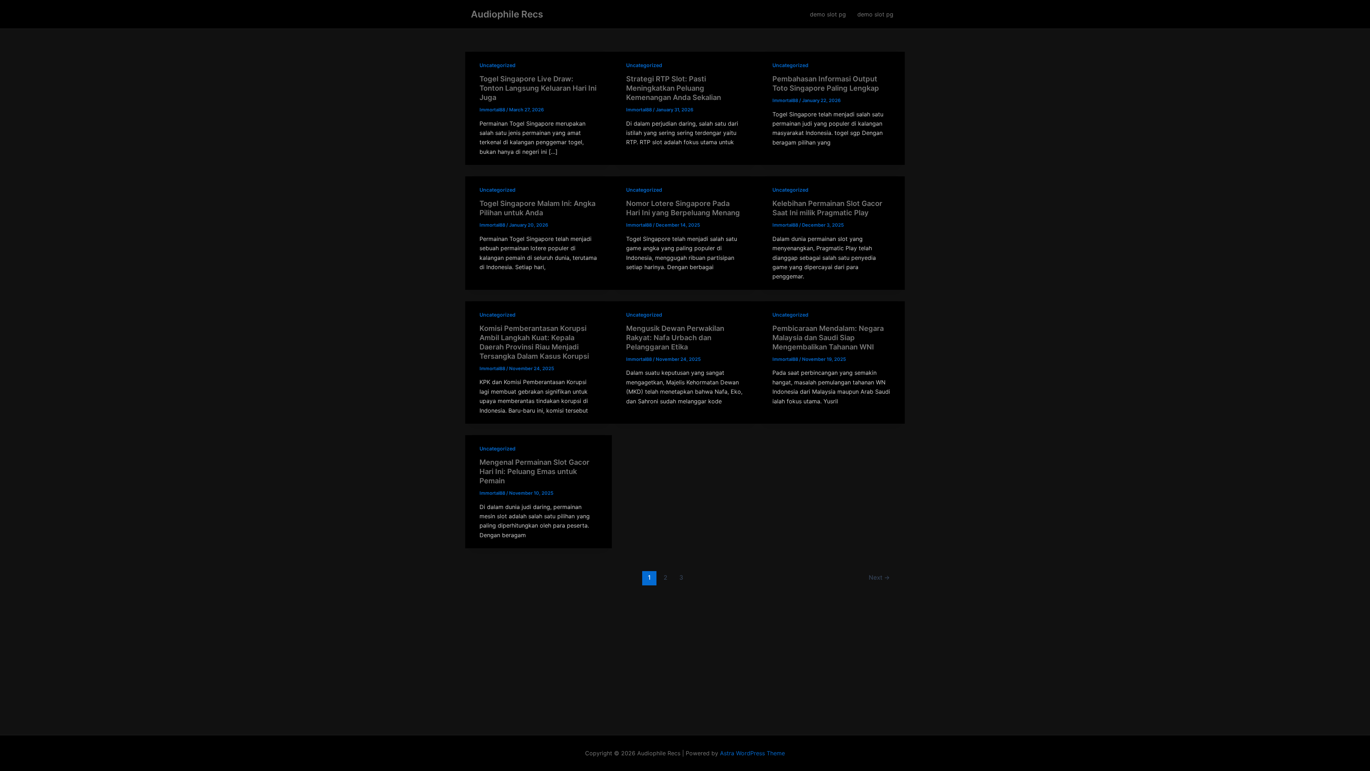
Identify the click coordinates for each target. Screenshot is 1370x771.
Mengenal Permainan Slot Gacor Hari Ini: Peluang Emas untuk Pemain (534, 471)
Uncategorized (498, 65)
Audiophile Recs (507, 14)
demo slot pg (828, 14)
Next (879, 577)
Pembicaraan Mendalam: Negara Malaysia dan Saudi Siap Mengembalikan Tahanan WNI (828, 337)
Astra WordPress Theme (752, 753)
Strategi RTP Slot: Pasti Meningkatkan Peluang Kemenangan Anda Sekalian (673, 88)
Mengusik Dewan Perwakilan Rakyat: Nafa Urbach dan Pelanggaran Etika (675, 337)
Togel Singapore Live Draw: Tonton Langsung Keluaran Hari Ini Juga (538, 88)
